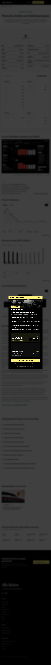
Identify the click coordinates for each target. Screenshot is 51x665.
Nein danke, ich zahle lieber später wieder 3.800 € (25, 366)
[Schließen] (40, 300)
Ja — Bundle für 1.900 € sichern (25, 360)
